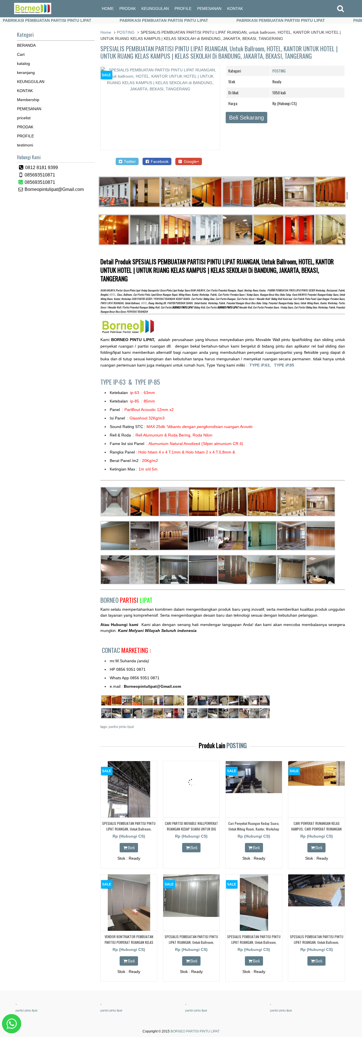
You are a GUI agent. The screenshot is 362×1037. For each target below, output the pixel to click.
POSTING (126, 32)
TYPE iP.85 (284, 365)
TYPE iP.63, (261, 365)
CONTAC (126, 650)
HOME (108, 8)
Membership (28, 99)
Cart (21, 54)
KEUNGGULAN (155, 8)
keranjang (26, 72)
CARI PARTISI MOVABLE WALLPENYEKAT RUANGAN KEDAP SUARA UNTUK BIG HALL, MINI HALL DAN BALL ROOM (191, 828)
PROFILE (182, 8)
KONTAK (235, 8)
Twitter (129, 161)
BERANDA (26, 45)
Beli (131, 847)
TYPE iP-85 (147, 381)
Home (105, 32)
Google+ (191, 161)
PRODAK (127, 8)
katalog (23, 63)
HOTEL (112, 295)
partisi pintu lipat (121, 727)
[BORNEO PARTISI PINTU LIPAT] (32, 12)
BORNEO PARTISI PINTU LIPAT (195, 1031)
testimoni (25, 145)
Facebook (159, 161)
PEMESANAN (209, 8)
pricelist (24, 118)
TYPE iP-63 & (117, 381)
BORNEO (126, 599)
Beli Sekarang (246, 117)
